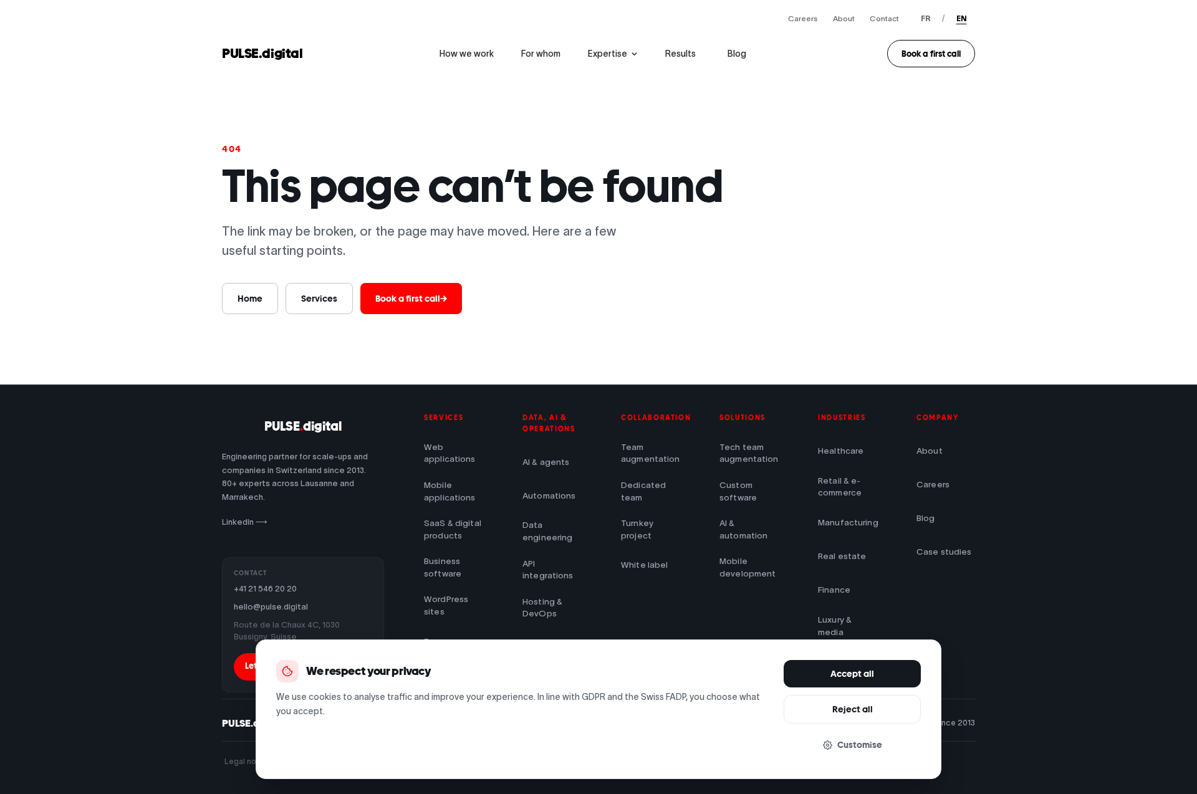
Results (680, 54)
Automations (549, 495)
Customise (859, 745)
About (844, 18)
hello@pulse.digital (271, 606)
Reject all (852, 709)
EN (961, 18)
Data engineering (547, 531)
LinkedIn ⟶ (244, 522)
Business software (442, 567)
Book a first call (931, 54)
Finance (834, 590)
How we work (467, 54)
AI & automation (743, 529)
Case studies (944, 552)
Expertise (607, 54)
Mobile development (747, 567)
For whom (540, 54)
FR (925, 18)
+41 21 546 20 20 (265, 588)
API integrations (548, 570)
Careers (802, 18)
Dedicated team (643, 491)
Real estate (842, 556)
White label (644, 565)
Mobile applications (450, 491)
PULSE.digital (262, 53)
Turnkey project (637, 529)
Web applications (450, 453)
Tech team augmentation (748, 453)
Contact (884, 18)
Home (250, 299)
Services (319, 299)
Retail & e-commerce (840, 487)
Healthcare (840, 451)
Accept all (852, 674)
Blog (737, 54)
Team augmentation (650, 453)
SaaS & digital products (452, 529)
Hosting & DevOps (542, 608)
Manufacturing (847, 522)
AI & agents (546, 462)
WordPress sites (446, 605)
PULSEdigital (303, 426)
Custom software (738, 491)
